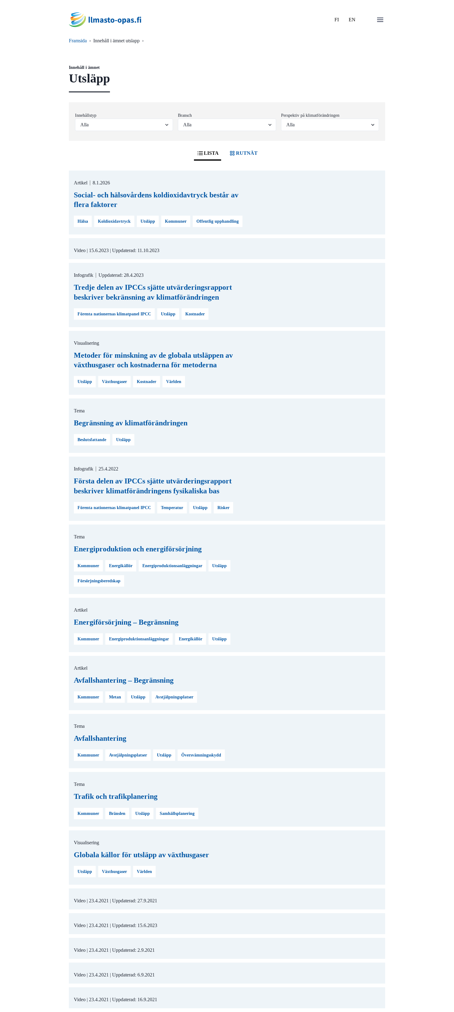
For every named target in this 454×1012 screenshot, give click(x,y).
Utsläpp (148, 221)
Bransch (185, 115)
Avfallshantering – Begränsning (124, 680)
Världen (173, 381)
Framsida (78, 40)
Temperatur (172, 507)
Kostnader (195, 314)
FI (336, 19)
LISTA (211, 153)
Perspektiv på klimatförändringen (310, 115)
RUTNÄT (247, 153)
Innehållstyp (85, 115)
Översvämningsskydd (201, 755)
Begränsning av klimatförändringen (130, 423)
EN (352, 19)
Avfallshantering (100, 738)
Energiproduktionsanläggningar (172, 565)
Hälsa (83, 221)
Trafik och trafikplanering (116, 796)
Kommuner (176, 221)
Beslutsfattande (92, 439)
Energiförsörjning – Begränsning (126, 622)
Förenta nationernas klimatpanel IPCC (114, 314)
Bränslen (117, 813)
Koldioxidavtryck (114, 221)
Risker (223, 507)
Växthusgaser (114, 381)
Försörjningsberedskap (99, 581)
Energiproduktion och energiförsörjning (138, 549)
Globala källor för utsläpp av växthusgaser (141, 855)
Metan (115, 697)
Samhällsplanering (177, 813)
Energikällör (120, 565)
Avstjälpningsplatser (174, 697)
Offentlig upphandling (217, 221)
